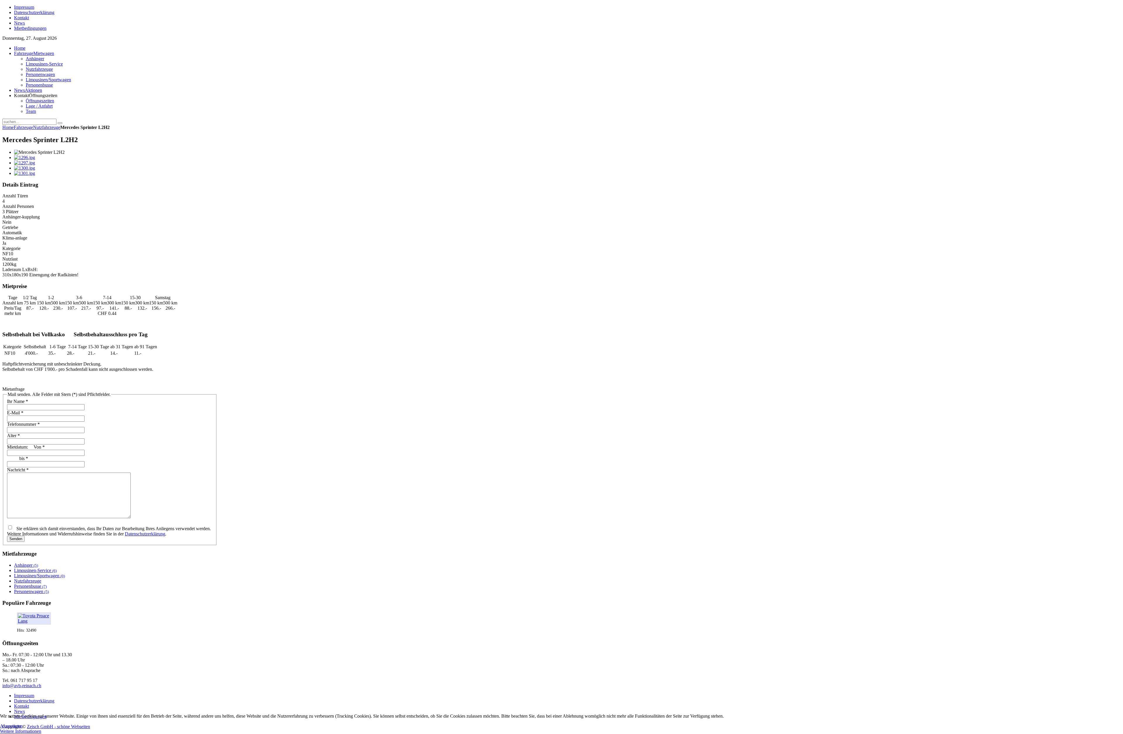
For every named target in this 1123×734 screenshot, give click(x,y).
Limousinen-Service (35, 570)
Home (8, 127)
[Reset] (60, 123)
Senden (15, 539)
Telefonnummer (23, 424)
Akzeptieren (11, 725)
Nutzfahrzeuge (46, 127)
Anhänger (26, 565)
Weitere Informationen (20, 731)
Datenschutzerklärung (145, 533)
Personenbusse (30, 586)
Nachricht (18, 469)
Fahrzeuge (23, 127)
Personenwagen (31, 591)
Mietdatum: (26, 446)
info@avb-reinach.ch (21, 685)
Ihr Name (17, 401)
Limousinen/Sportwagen (39, 575)
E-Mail (15, 412)
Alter (13, 435)
